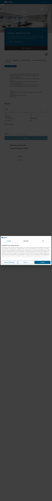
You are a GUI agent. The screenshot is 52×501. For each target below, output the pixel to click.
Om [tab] (43, 241)
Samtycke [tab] (9, 241)
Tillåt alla (43, 262)
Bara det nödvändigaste (9, 262)
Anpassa (25, 262)
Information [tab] (26, 241)
